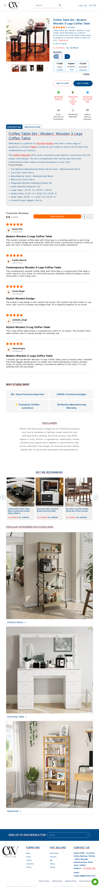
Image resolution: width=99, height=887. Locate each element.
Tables (29, 860)
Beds (28, 853)
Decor (52, 864)
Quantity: (57, 52)
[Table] (36, 147)
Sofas (28, 857)
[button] (5, 5)
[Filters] (84, 216)
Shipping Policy (71, 881)
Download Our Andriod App (73, 100)
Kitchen (53, 857)
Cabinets (30, 864)
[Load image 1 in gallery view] (15, 68)
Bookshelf (12, 811)
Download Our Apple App (87, 98)
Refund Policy (57, 881)
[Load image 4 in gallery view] (39, 68)
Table (33, 147)
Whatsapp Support (58, 97)
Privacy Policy (44, 881)
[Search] (60, 5)
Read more (63, 40)
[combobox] (48, 5)
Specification (32, 127)
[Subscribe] (87, 835)
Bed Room (54, 853)
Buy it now (83, 83)
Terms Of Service (85, 881)
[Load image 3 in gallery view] (31, 68)
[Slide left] (8, 68)
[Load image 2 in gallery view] (23, 68)
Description (14, 127)
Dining (52, 867)
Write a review (57, 216)
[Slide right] (47, 68)
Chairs (29, 867)
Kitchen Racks (15, 622)
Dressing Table (15, 716)
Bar (51, 860)
